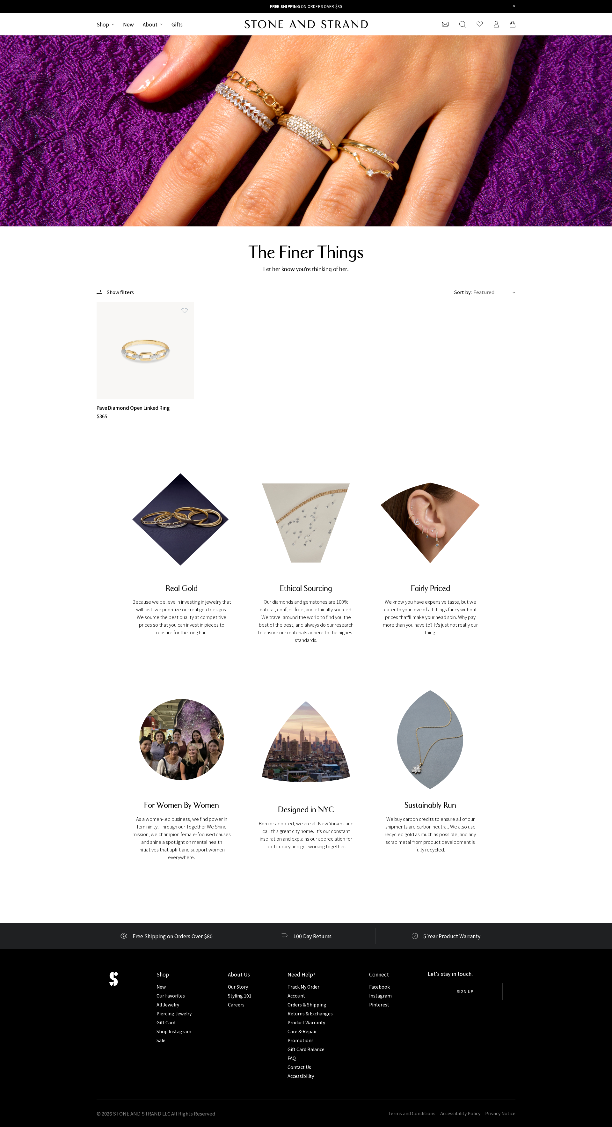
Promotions (301, 1040)
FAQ (292, 1058)
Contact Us (299, 1067)
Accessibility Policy (460, 1113)
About (150, 24)
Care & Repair (302, 1031)
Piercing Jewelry (174, 1013)
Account (296, 995)
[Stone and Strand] (306, 24)
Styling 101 (239, 995)
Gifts (177, 24)
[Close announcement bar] (514, 6)
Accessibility (301, 1076)
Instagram (380, 995)
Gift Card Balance (306, 1049)
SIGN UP (465, 991)
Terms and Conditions (411, 1113)
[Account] (496, 24)
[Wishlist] (479, 24)
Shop (103, 24)
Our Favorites (171, 995)
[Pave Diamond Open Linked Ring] (145, 350)
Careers (236, 1004)
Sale (161, 1040)
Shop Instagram (174, 1031)
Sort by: (463, 292)
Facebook (379, 986)
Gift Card (166, 1022)
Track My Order (303, 986)
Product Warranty (306, 1022)
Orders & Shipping (307, 1004)
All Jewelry (168, 1004)
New (128, 24)
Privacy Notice (500, 1113)
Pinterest (379, 1004)
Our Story (238, 986)
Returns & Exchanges (310, 1013)
